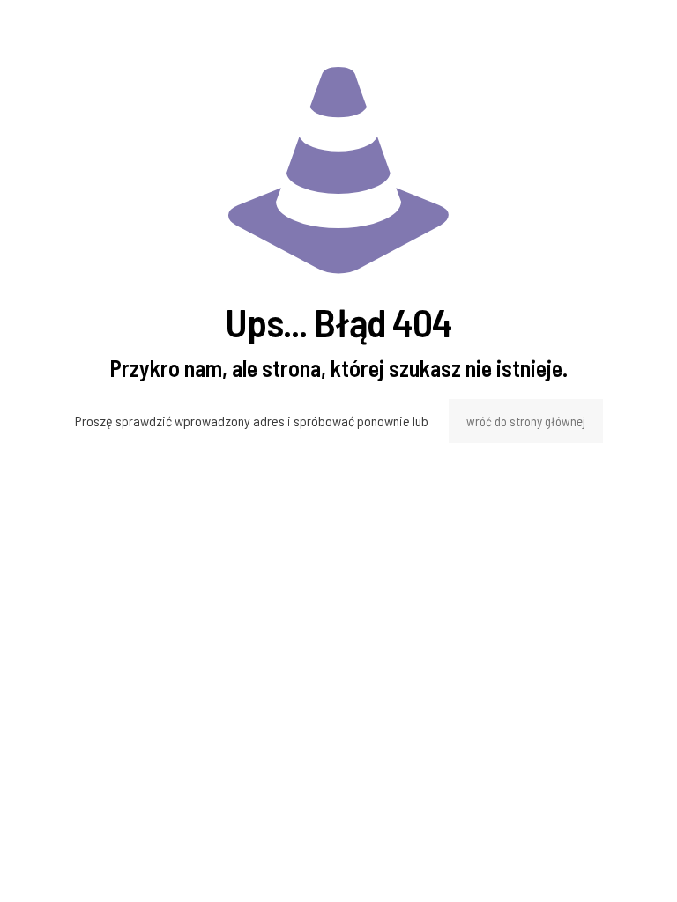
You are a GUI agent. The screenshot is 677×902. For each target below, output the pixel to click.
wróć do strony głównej (525, 421)
